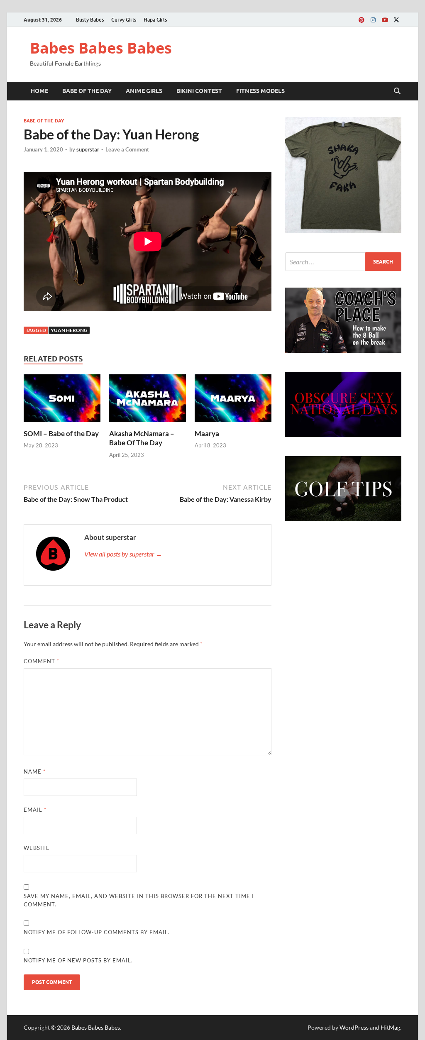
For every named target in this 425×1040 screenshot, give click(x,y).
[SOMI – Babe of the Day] (62, 401)
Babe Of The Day (87, 91)
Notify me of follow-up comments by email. (97, 932)
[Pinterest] (361, 19)
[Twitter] (396, 19)
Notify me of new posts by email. (78, 960)
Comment (41, 661)
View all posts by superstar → (123, 554)
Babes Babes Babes (101, 48)
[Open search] (397, 91)
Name (35, 771)
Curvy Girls (123, 20)
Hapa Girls (155, 20)
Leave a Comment (127, 149)
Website (37, 848)
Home (39, 91)
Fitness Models (260, 91)
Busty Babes (90, 20)
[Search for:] (343, 261)
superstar (87, 149)
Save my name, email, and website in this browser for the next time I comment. (139, 900)
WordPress (354, 1027)
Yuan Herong (69, 330)
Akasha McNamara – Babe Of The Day (141, 438)
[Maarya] (233, 401)
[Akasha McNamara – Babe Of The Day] (147, 401)
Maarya (207, 433)
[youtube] (385, 19)
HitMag (390, 1027)
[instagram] (373, 19)
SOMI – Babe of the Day (61, 433)
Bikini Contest (199, 91)
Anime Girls (144, 91)
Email (35, 809)
